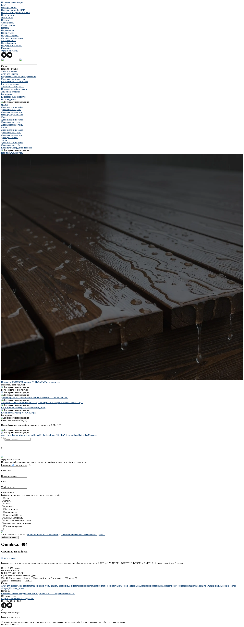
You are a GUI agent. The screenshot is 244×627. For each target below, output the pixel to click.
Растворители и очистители (14, 81)
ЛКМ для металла (9, 74)
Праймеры (6, 153)
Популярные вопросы (11, 45)
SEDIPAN (61, 435)
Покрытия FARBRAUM (33, 382)
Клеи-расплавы (38, 397)
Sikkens (69, 435)
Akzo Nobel (6, 435)
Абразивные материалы (12, 86)
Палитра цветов (9, 7)
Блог (3, 5)
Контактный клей (54, 397)
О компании (7, 17)
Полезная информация (12, 2)
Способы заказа (8, 40)
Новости (5, 20)
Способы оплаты (9, 43)
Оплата (50, 593)
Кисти (4, 407)
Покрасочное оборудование (14, 89)
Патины (28, 147)
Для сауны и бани (9, 137)
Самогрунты (17, 153)
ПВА (65, 397)
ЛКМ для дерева (9, 71)
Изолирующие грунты (12, 114)
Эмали (4, 140)
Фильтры (31, 412)
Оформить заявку (9, 50)
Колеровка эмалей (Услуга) (14, 97)
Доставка (42, 593)
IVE (41, 435)
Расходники (7, 94)
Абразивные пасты (10, 402)
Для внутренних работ (12, 107)
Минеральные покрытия (13, 79)
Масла (4, 127)
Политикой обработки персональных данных (83, 534)
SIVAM (76, 435)
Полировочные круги (29, 402)
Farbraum (29, 435)
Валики (11, 407)
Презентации (7, 15)
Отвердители (17, 147)
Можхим (92, 435)
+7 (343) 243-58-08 (10, 598)
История (5, 28)
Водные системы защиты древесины (18, 76)
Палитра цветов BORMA (13, 10)
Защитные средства (10, 92)
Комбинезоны (8, 412)
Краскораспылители (24, 407)
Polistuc (46, 435)
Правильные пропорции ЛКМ (15, 12)
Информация (7, 30)
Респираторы (21, 412)
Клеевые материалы (10, 84)
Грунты (4, 104)
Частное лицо (22, 465)
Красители (6, 147)
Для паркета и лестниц (12, 112)
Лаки (3, 117)
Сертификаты (7, 22)
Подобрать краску (9, 35)
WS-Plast (84, 435)
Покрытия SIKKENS (11, 382)
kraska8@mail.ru (26, 598)
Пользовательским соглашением (42, 534)
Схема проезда (8, 25)
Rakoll (53, 435)
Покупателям (7, 33)
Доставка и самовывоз (12, 38)
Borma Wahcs (18, 435)
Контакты (6, 48)
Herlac (36, 435)
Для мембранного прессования (16, 397)
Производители (8, 99)
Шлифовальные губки (51, 402)
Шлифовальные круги (72, 402)
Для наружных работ (11, 109)
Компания (6, 465)
